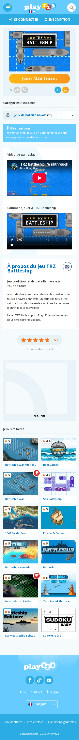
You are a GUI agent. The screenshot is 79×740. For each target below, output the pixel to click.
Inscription (12, 133)
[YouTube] (49, 680)
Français (40, 704)
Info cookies (35, 722)
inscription (59, 19)
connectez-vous (50, 133)
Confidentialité (12, 722)
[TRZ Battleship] (39, 51)
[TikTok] (39, 680)
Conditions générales (62, 722)
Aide (23, 692)
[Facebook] (30, 680)
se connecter (26, 19)
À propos (53, 692)
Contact (36, 692)
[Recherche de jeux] (71, 7)
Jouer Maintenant (39, 78)
